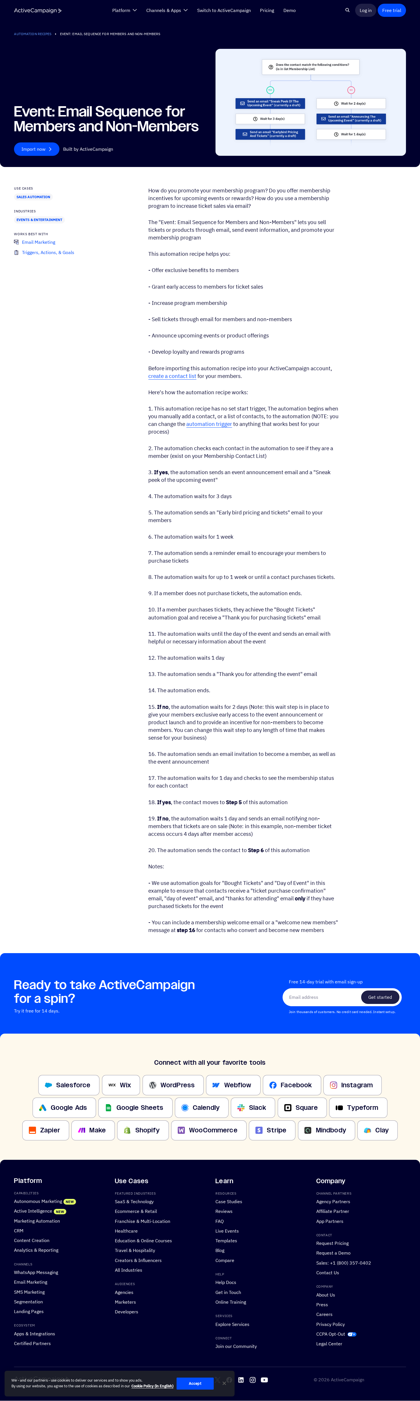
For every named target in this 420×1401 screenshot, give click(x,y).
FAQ (219, 1221)
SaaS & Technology (134, 1201)
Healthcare (126, 1231)
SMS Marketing (29, 1292)
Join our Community (236, 1346)
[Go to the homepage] (37, 10)
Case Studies (228, 1201)
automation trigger (209, 423)
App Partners (329, 1221)
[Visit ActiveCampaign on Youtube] (264, 1380)
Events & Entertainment (40, 220)
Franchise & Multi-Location (142, 1221)
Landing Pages (29, 1311)
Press (322, 1304)
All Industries (128, 1270)
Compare (224, 1260)
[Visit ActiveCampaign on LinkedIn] (241, 1380)
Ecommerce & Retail (136, 1211)
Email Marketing (30, 1282)
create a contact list (172, 375)
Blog (219, 1250)
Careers (324, 1314)
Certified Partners (32, 1343)
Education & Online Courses (143, 1240)
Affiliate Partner (332, 1211)
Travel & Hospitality (135, 1250)
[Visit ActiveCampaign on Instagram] (252, 1380)
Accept (195, 1383)
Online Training (230, 1302)
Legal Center (329, 1343)
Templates (226, 1240)
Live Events (227, 1231)
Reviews (224, 1211)
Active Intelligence (33, 1211)
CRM (18, 1230)
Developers (126, 1312)
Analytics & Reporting (36, 1250)
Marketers (125, 1302)
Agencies (124, 1292)
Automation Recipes (32, 34)
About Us (325, 1295)
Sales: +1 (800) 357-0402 (343, 1263)
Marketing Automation (37, 1221)
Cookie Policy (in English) (152, 1386)
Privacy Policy (330, 1324)
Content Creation (31, 1240)
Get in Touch (228, 1292)
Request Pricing (332, 1243)
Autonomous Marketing (38, 1201)
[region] (120, 1383)
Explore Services (232, 1324)
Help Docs (225, 1282)
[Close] (224, 1383)
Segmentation (28, 1302)
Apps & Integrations (34, 1333)
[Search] (347, 10)
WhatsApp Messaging (36, 1272)
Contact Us (327, 1272)
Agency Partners (333, 1201)
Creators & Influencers (138, 1260)
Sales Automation (34, 197)
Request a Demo (333, 1253)
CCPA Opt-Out (330, 1334)
